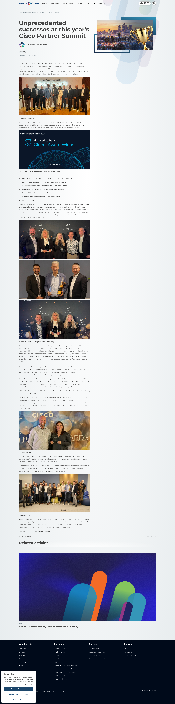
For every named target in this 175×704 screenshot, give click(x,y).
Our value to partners (97, 652)
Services (22, 655)
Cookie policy (29, 684)
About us (22, 659)
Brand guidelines (58, 691)
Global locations (60, 659)
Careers (57, 655)
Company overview (61, 649)
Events (21, 665)
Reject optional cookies (18, 694)
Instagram (128, 652)
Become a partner (96, 655)
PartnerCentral (94, 649)
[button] (141, 3)
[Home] (29, 3)
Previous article (25, 536)
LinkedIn (127, 649)
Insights (22, 51)
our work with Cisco (42, 531)
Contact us (23, 662)
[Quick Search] (148, 3)
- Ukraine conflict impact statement (67, 669)
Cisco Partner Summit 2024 (47, 63)
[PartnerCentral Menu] (154, 3)
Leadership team (60, 652)
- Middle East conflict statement (65, 665)
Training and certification (98, 659)
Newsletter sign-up (131, 655)
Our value (22, 649)
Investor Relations (60, 679)
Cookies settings (18, 699)
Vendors (22, 652)
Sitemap (46, 691)
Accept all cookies (18, 689)
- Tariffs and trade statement (64, 672)
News (56, 662)
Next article (151, 536)
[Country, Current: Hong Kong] (145, 3)
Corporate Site (59, 676)
